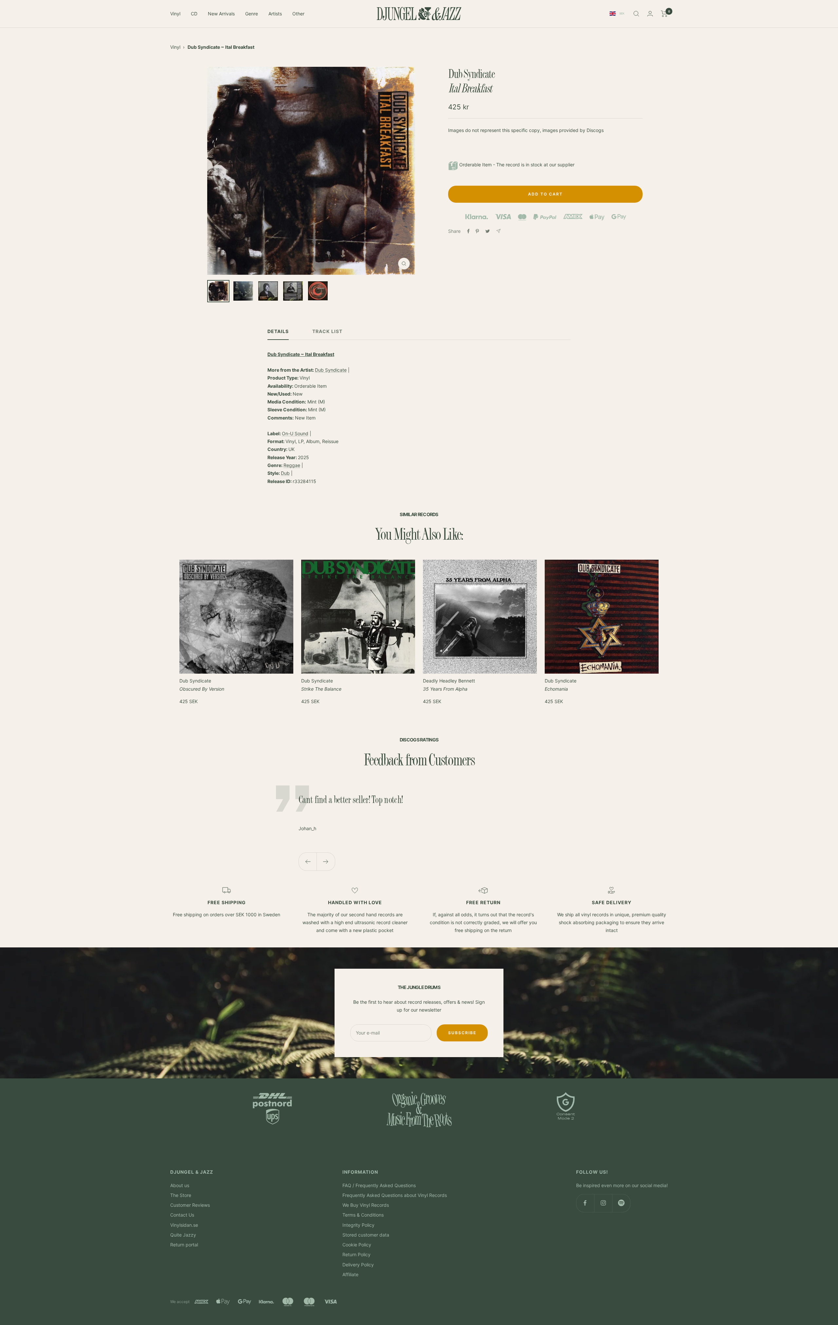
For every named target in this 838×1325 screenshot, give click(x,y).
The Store (180, 1195)
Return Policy (356, 1254)
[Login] (650, 13)
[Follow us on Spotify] (621, 1203)
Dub (285, 473)
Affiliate (350, 1274)
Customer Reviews (190, 1205)
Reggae (291, 465)
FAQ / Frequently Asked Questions (379, 1185)
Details (278, 331)
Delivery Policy (358, 1264)
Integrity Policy (358, 1225)
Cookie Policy (356, 1244)
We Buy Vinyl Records (365, 1205)
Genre (251, 13)
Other (298, 13)
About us (179, 1185)
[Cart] (664, 13)
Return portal (184, 1244)
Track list (327, 331)
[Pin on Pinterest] (477, 231)
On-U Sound (295, 433)
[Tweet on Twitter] (487, 231)
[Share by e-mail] (498, 231)
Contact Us (182, 1215)
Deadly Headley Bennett (449, 684)
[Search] (636, 14)
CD (194, 13)
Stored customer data (365, 1235)
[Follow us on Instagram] (603, 1203)
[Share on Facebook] (468, 231)
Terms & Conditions (363, 1215)
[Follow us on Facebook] (585, 1203)
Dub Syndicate (331, 370)
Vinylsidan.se (184, 1225)
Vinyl (175, 13)
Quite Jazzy (183, 1235)
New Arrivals (221, 13)
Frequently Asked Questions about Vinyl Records (394, 1195)
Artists (275, 13)
